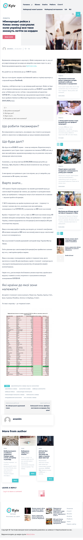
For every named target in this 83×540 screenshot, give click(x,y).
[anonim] (5, 48)
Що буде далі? (9, 113)
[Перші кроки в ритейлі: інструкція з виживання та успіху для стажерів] (69, 156)
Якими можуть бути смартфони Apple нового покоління (71, 240)
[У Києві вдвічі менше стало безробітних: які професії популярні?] (69, 108)
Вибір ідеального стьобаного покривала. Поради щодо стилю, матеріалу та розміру (10, 455)
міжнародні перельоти (24, 391)
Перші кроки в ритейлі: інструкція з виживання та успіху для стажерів (68, 170)
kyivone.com (31, 66)
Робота (60, 75)
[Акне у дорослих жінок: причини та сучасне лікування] (60, 250)
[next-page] (61, 144)
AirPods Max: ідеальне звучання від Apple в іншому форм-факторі (44, 454)
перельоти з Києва (32, 394)
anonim (10, 49)
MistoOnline (30, 534)
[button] (73, 14)
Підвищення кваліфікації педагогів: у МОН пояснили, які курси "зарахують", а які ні (59, 512)
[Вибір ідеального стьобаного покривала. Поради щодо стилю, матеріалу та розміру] (10, 441)
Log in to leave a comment (12, 491)
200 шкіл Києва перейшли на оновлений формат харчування (59, 521)
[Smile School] (60, 258)
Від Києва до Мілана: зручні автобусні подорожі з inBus (68, 212)
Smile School (69, 255)
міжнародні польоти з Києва (14, 394)
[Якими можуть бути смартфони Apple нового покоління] (60, 241)
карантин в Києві (24, 389)
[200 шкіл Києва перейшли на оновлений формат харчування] (49, 521)
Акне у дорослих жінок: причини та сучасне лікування (73, 248)
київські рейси (10, 391)
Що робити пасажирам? (12, 111)
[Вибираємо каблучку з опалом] (28, 441)
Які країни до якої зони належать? (16, 118)
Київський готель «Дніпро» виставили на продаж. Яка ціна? (40, 408)
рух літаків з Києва (30, 397)
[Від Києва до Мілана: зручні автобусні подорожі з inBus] (69, 198)
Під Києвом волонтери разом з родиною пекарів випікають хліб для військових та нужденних (67, 81)
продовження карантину (13, 397)
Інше (5, 448)
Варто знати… (9, 116)
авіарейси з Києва (11, 389)
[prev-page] (58, 144)
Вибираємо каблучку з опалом (25, 452)
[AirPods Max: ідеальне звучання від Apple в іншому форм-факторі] (45, 441)
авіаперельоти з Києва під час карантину (25, 386)
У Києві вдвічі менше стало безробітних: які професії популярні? (68, 122)
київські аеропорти (38, 389)
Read (15, 480)
